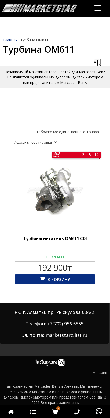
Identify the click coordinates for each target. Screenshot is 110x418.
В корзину (59, 279)
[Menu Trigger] (98, 8)
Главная (10, 39)
